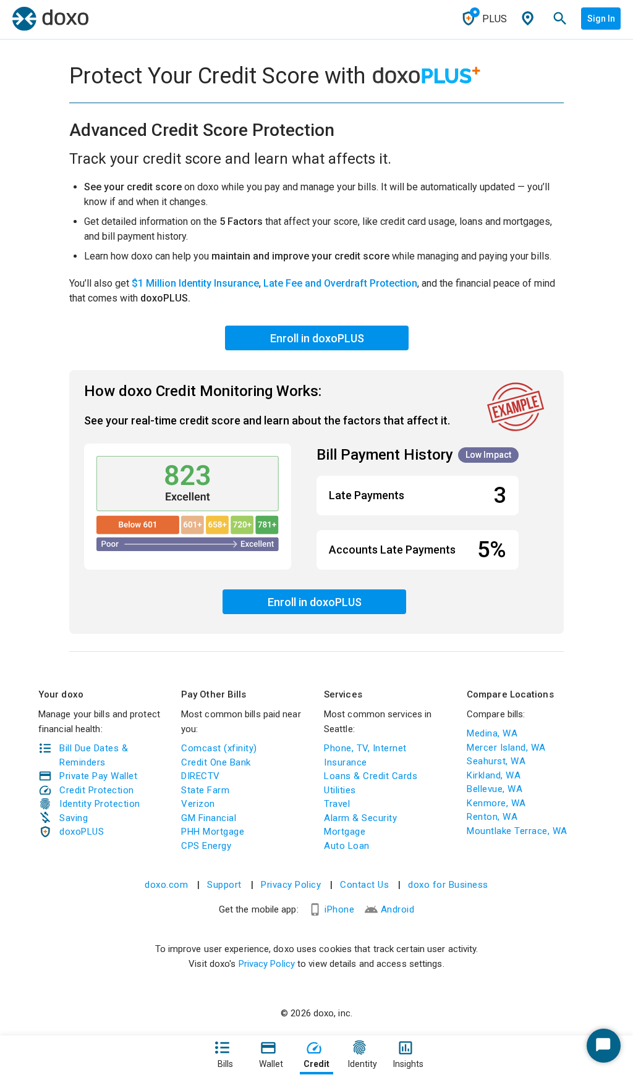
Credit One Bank (216, 762)
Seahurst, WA (496, 761)
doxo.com (166, 884)
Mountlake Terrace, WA (517, 831)
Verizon (198, 803)
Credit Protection (96, 790)
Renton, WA (492, 816)
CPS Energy (206, 845)
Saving (73, 818)
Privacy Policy (291, 884)
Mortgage (344, 831)
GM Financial (208, 818)
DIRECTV (200, 776)
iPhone (339, 909)
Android (398, 909)
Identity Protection (99, 803)
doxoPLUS (81, 831)
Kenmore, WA (496, 803)
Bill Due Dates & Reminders (93, 755)
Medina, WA (492, 733)
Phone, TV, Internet (365, 748)
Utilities (340, 790)
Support (224, 884)
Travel (337, 803)
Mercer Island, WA (506, 747)
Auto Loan (347, 845)
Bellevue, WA (494, 789)
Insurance (345, 762)
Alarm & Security (360, 818)
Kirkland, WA (493, 775)
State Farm (205, 790)
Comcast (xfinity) (219, 748)
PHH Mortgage (212, 831)
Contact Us (364, 884)
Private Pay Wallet (98, 776)
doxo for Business (448, 884)
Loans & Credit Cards (370, 776)
